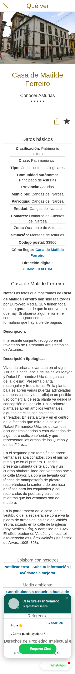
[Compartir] (57, 121)
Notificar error (16, 567)
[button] (67, 598)
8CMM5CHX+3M (37, 269)
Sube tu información (50, 567)
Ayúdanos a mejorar (37, 573)
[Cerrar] (5, 5)
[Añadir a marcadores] (67, 121)
